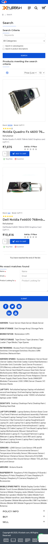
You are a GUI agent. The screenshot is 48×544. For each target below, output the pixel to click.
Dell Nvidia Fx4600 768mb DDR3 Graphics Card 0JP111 (24, 219)
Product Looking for (7, 281)
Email (2, 276)
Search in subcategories (14, 46)
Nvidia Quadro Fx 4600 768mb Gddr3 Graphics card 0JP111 (24, 132)
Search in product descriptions (16, 49)
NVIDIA (10, 125)
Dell (9, 213)
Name (2, 271)
